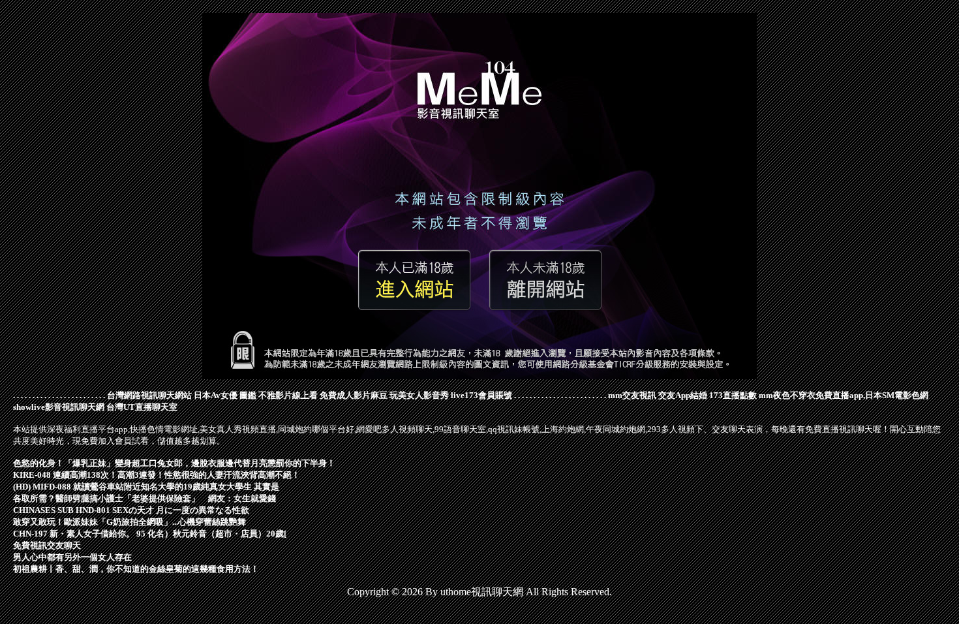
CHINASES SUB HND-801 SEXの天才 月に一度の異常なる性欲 (131, 510)
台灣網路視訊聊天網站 (149, 395)
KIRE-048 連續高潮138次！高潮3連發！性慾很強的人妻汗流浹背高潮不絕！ (156, 475)
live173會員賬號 (481, 395)
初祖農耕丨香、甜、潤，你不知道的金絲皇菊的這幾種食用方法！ (136, 569)
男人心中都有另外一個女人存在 (72, 557)
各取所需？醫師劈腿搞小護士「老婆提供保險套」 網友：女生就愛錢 (144, 498)
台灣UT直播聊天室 (141, 407)
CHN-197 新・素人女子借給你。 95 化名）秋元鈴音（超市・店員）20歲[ (149, 533)
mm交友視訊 (632, 395)
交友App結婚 (682, 395)
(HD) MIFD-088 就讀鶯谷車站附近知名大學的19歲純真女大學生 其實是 (146, 486)
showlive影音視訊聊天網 (58, 407)
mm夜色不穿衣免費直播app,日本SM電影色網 (843, 395)
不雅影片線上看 (288, 395)
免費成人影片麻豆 (354, 395)
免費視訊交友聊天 (47, 545)
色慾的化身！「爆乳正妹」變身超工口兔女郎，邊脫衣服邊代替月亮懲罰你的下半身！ (174, 463)
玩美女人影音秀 (419, 395)
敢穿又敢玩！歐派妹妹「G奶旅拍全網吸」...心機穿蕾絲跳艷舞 (129, 522)
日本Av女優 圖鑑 (225, 395)
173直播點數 (733, 395)
